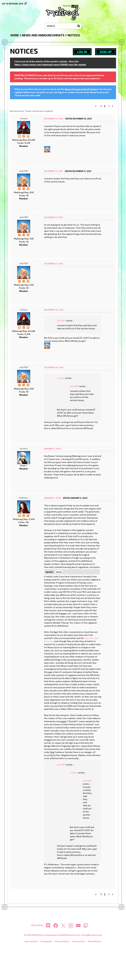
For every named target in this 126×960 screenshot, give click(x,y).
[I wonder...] (19, 188)
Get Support (46, 941)
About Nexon (94, 941)
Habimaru (23, 497)
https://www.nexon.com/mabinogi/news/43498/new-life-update (50, 64)
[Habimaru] (23, 506)
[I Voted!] (24, 515)
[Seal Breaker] (28, 188)
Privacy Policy (62, 941)
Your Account (30, 941)
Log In (82, 52)
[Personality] (24, 188)
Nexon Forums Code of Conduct (81, 89)
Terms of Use (78, 941)
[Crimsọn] (23, 127)
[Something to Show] (24, 136)
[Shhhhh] (28, 136)
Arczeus (24, 448)
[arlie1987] (47, 149)
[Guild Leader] (19, 136)
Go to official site (12, 3)
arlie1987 (23, 171)
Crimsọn (24, 118)
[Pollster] (28, 515)
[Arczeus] (23, 457)
